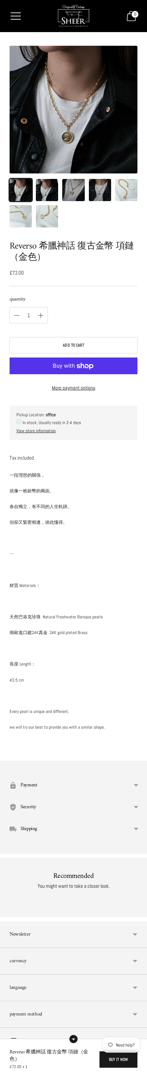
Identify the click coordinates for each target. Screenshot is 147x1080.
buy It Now (118, 1059)
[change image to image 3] (73, 190)
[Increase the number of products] (17, 315)
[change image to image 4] (100, 190)
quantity (18, 299)
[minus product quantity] (41, 315)
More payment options (73, 387)
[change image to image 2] (47, 190)
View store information (36, 431)
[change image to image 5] (126, 190)
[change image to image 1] (21, 190)
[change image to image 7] (47, 216)
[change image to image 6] (21, 216)
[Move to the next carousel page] (137, 911)
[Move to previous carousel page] (9, 911)
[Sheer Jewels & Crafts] (73, 16)
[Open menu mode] (15, 16)
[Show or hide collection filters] (73, 1039)
